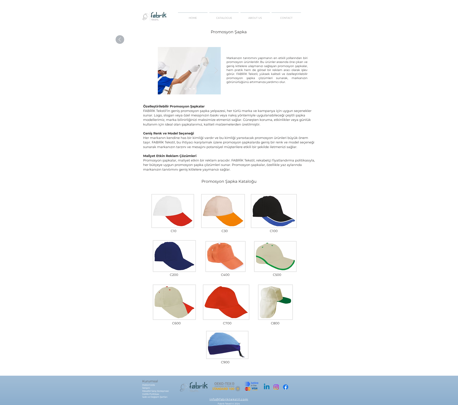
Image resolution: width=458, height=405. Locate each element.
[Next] (216, 70)
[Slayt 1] (185, 89)
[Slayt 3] (194, 88)
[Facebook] (285, 387)
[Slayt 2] (190, 88)
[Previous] (162, 70)
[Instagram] (276, 387)
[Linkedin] (266, 387)
